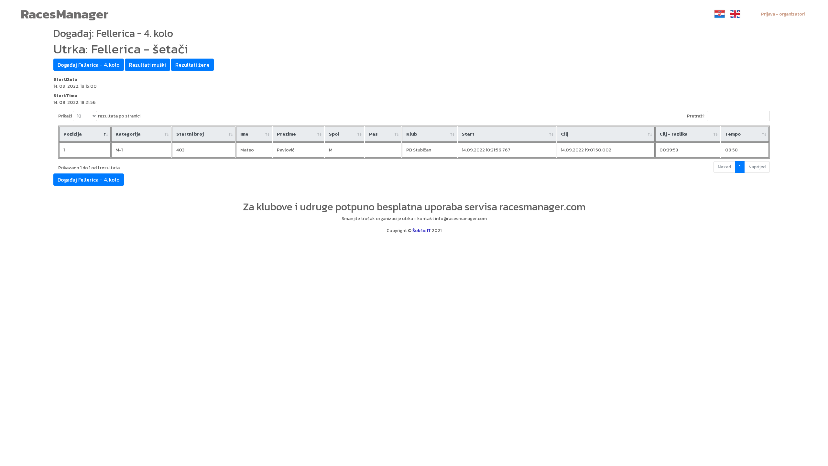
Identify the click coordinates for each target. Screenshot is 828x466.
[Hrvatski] (719, 14)
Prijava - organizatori (783, 14)
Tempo (733, 134)
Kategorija (128, 134)
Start (468, 134)
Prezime (286, 134)
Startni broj (190, 134)
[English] (735, 14)
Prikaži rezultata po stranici (99, 116)
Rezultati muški (147, 65)
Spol (334, 134)
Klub (411, 134)
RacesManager (65, 14)
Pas (373, 134)
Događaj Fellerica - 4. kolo (89, 65)
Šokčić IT (421, 230)
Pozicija (72, 134)
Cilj (564, 134)
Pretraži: (695, 116)
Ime (244, 134)
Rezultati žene (192, 65)
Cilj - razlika (673, 134)
